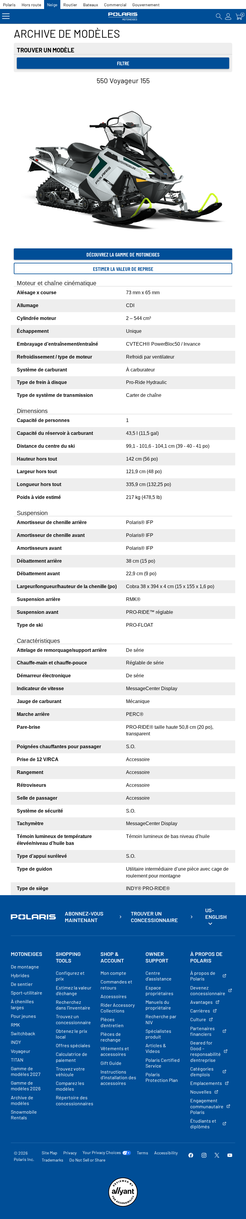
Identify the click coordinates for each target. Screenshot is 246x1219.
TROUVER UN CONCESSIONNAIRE (154, 916)
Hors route (31, 4)
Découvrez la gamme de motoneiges (123, 254)
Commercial (115, 4)
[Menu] (6, 16)
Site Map (49, 1152)
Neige (52, 4)
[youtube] (229, 1156)
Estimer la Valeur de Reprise (123, 268)
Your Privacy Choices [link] (101, 1152)
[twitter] (216, 1156)
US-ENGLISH (215, 913)
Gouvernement (146, 4)
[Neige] (123, 16)
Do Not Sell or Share (87, 1159)
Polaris (9, 4)
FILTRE (123, 63)
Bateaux (90, 4)
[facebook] (190, 1156)
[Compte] (228, 16)
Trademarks (52, 1159)
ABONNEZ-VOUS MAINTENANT (84, 916)
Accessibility (166, 1152)
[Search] (219, 16)
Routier (70, 4)
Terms (142, 1152)
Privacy (69, 1152)
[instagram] (204, 1156)
